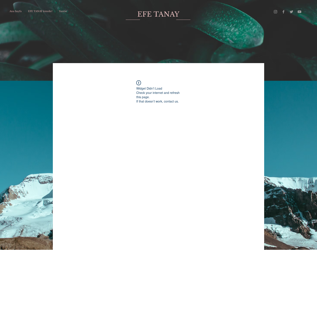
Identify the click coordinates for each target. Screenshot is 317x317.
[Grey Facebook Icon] (283, 11)
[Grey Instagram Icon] (275, 11)
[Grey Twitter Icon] (291, 11)
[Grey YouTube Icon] (299, 11)
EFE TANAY (158, 14)
